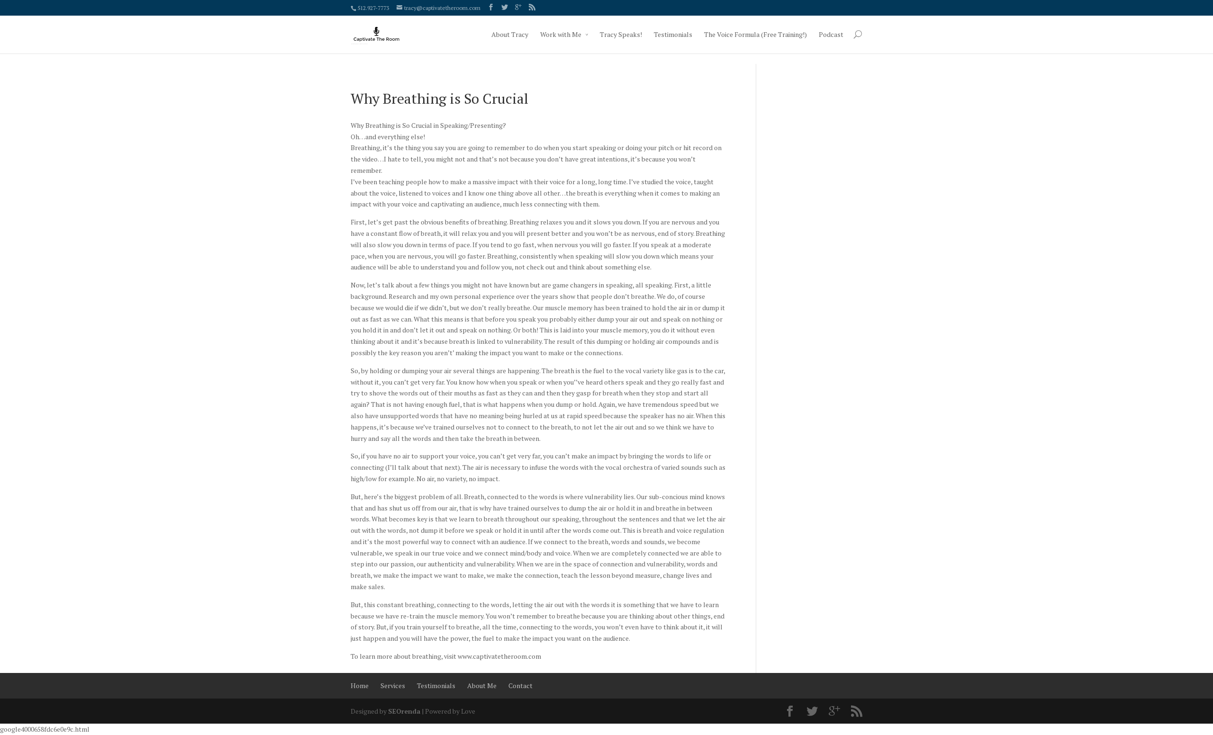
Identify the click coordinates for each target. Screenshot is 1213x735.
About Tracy (509, 34)
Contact (520, 685)
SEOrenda (404, 711)
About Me (482, 685)
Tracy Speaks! (621, 34)
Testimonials (673, 34)
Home (360, 685)
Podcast (831, 34)
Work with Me (560, 34)
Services (392, 685)
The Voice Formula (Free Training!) (755, 34)
